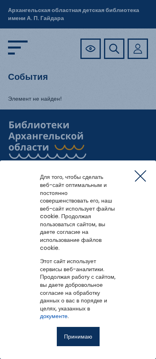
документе (54, 316)
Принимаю (78, 337)
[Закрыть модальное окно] (140, 176)
